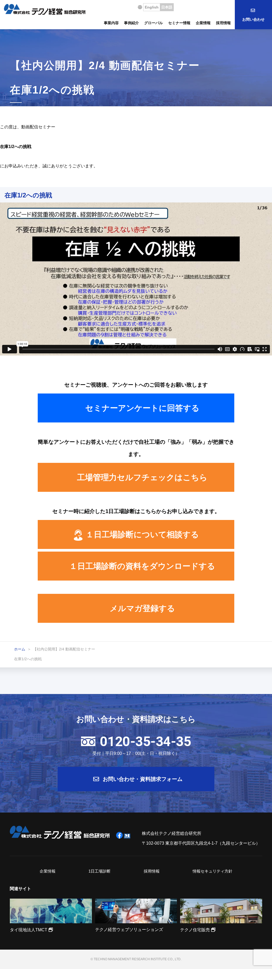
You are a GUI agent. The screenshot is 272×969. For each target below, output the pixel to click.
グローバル (153, 23)
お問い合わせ (253, 19)
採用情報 (223, 23)
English (152, 7)
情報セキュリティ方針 (212, 871)
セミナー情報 (179, 23)
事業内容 (111, 23)
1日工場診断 (99, 871)
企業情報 (203, 23)
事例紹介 (131, 23)
